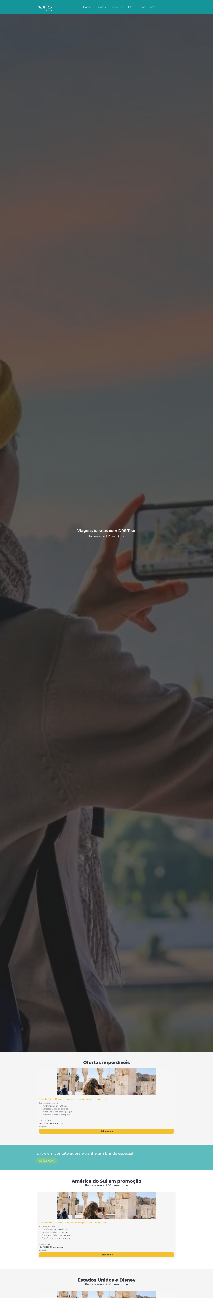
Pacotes (101, 7)
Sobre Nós (117, 7)
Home (87, 7)
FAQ (130, 7)
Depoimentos (147, 7)
